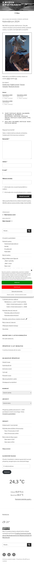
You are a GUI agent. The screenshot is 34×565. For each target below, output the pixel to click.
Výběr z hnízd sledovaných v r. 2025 (16, 304)
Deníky (6, 246)
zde (16, 78)
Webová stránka (7, 178)
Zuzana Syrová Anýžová (20, 19)
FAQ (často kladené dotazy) (10, 326)
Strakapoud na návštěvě (9, 382)
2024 (10, 121)
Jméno (4, 161)
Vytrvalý (4, 372)
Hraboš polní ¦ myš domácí (10, 425)
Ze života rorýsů (7, 369)
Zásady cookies (10, 294)
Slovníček (5, 329)
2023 (8, 78)
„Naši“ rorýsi (8, 263)
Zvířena (7, 119)
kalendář (15, 121)
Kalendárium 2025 (7, 95)
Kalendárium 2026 (7, 101)
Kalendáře (26, 113)
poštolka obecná (11, 123)
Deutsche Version (14, 86)
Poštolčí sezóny (7, 241)
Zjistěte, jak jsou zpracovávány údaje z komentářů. (16, 203)
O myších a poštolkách (11, 3)
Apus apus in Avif (9, 439)
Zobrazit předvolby (17, 291)
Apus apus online (9, 442)
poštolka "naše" (25, 121)
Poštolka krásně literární (11, 315)
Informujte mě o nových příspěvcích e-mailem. (17, 192)
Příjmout (17, 282)
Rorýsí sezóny (6, 255)
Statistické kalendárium (11, 244)
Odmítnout (17, 287)
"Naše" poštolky (10, 113)
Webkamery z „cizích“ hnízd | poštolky (15, 302)
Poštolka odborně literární (12, 313)
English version (14, 84)
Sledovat (6, 472)
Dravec (19, 113)
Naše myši (7, 266)
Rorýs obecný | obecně (9, 322)
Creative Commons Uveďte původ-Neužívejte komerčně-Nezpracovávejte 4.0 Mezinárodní (17, 535)
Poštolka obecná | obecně (9, 310)
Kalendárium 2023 (22, 95)
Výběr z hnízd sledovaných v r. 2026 (16, 307)
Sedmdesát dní (6, 365)
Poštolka (17, 116)
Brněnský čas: (5, 514)
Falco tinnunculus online (11, 433)
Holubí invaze (6, 362)
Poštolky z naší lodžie (18, 117)
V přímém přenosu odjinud (10, 299)
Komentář (5, 139)
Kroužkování (8, 249)
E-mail (4, 170)
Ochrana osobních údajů (20, 294)
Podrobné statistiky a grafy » (23, 499)
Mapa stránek (6, 448)
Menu (17, 13)
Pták (29, 117)
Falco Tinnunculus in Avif (11, 431)
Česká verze (6, 84)
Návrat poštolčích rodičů (9, 379)
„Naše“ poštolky (9, 261)
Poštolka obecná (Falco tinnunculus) (12, 428)
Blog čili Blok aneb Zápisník (10, 258)
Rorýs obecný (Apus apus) (9, 437)
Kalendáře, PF (9, 114)
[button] (31, 270)
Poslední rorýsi (6, 375)
